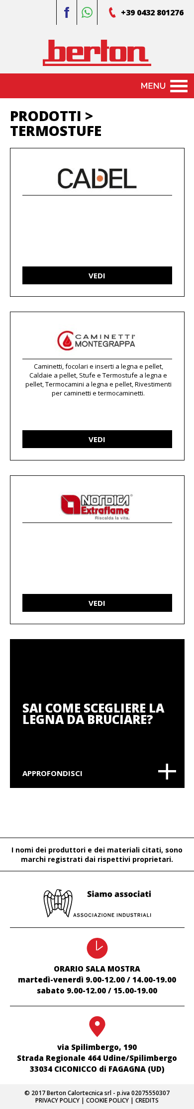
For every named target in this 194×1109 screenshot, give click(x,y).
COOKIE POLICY (107, 1100)
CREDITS (147, 1100)
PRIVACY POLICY (57, 1100)
